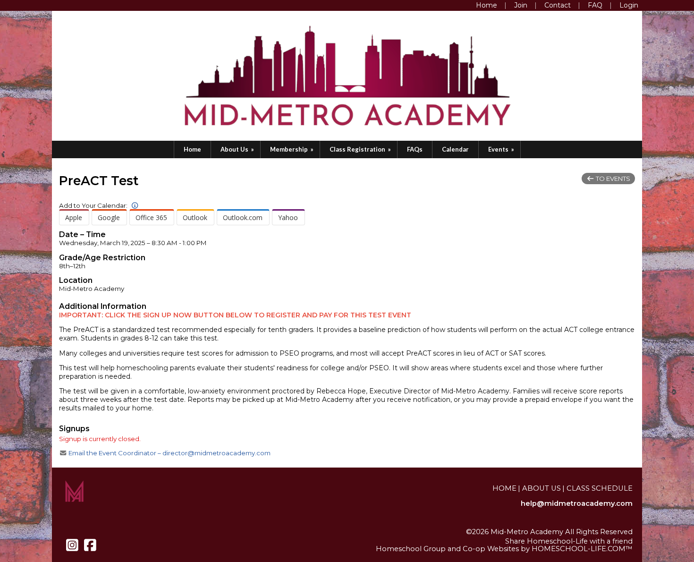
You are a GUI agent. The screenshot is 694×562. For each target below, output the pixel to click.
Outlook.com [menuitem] (242, 217)
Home (192, 149)
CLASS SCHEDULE (600, 488)
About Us (237, 149)
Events (502, 149)
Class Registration (361, 149)
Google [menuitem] (109, 217)
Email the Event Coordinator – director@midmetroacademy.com (169, 453)
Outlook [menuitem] (195, 217)
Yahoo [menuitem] (288, 217)
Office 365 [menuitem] (151, 217)
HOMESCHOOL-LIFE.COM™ (582, 549)
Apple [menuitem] (73, 217)
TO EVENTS (612, 178)
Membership (292, 149)
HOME (504, 488)
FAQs (415, 149)
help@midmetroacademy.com (577, 503)
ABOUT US (541, 488)
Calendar (455, 149)
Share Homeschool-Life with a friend (569, 541)
